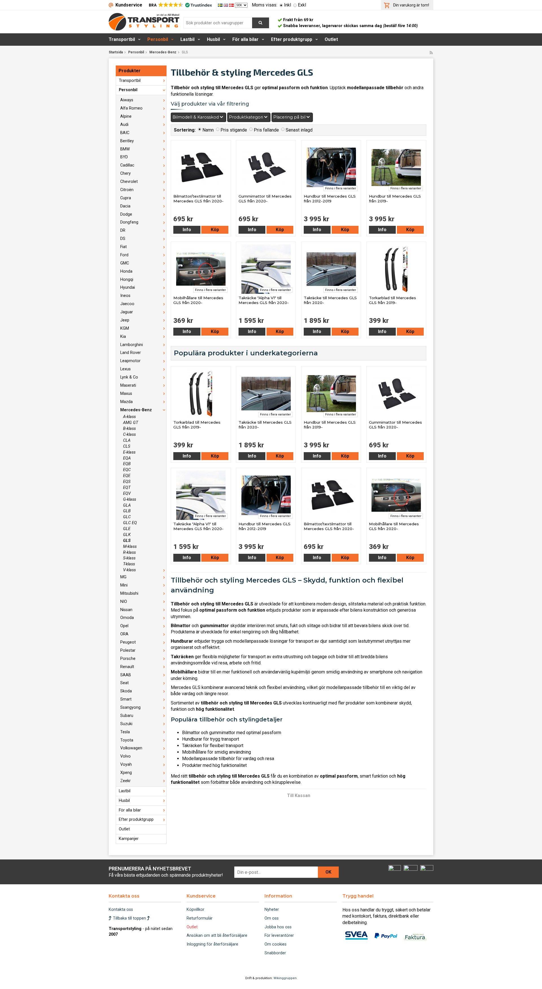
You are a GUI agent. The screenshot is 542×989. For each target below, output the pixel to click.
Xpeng (126, 772)
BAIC (124, 132)
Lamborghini (131, 344)
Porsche (128, 658)
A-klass (129, 416)
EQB (127, 463)
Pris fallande (266, 130)
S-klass (129, 558)
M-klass (130, 546)
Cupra (125, 198)
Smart (126, 699)
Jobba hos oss (278, 927)
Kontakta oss (121, 909)
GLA (127, 505)
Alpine (126, 116)
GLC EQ (130, 522)
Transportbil (122, 39)
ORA (124, 634)
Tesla (125, 732)
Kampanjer (129, 838)
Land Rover (130, 352)
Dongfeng (129, 222)
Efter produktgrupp (291, 39)
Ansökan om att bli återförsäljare (217, 935)
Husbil (213, 39)
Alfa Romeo (131, 108)
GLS (127, 540)
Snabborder (275, 953)
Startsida (116, 52)
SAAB (125, 675)
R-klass (129, 552)
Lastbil (187, 39)
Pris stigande (233, 130)
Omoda (127, 617)
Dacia (125, 206)
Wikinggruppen (285, 978)
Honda (126, 271)
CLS (126, 446)
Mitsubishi (129, 593)
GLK (127, 534)
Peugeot (128, 642)
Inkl (287, 5)
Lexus (125, 369)
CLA (126, 440)
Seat (124, 683)
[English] (226, 5)
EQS (126, 481)
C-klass (129, 434)
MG (123, 577)
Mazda (126, 401)
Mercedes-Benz (162, 52)
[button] (180, 5)
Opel (124, 625)
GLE (126, 528)
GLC (127, 517)
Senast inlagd (299, 130)
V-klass (129, 570)
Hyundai (127, 287)
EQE (126, 475)
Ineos (125, 295)
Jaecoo (127, 303)
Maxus (126, 393)
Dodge (126, 214)
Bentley (127, 141)
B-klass (129, 428)
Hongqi (126, 279)
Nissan (126, 609)
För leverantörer (279, 935)
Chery (125, 173)
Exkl (302, 5)
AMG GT (130, 422)
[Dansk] (232, 5)
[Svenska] (221, 5)
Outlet (331, 39)
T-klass (129, 564)
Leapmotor (130, 360)
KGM (124, 328)
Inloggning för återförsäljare (212, 944)
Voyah (126, 764)
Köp (215, 229)
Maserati (128, 385)
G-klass (129, 499)
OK (328, 872)
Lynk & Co (129, 377)
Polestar (128, 650)
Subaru (126, 715)
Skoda (126, 691)
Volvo (125, 756)
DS (122, 238)
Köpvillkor (195, 909)
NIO (123, 601)
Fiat (123, 246)
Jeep (124, 320)
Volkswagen (131, 748)
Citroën (127, 189)
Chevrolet (129, 181)
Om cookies (276, 944)
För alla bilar (245, 39)
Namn (208, 130)
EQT (126, 487)
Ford (124, 255)
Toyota (126, 740)
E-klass (129, 452)
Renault (127, 666)
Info (187, 229)
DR (122, 230)
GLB (127, 511)
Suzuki (126, 723)
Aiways (126, 100)
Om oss (272, 918)
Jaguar (126, 312)
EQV (127, 493)
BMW (125, 149)
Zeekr (125, 780)
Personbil (157, 39)
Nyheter (272, 909)
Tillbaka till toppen (129, 918)
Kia (123, 336)
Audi (124, 124)
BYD (124, 157)
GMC (124, 263)
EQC (127, 469)
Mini (124, 585)
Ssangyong (130, 707)
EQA (127, 458)
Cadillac (127, 165)
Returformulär (200, 918)
